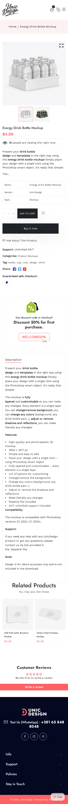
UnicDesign (36, 192)
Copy (44, 341)
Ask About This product (21, 240)
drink (42, 262)
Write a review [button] (34, 687)
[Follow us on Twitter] (19, 269)
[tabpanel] (26, 114)
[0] (52, 10)
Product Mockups (28, 256)
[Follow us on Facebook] (14, 269)
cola (25, 262)
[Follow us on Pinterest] (24, 269)
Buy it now (30, 228)
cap (19, 262)
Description (13, 359)
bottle (11, 262)
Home (12, 26)
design (33, 262)
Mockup (34, 199)
